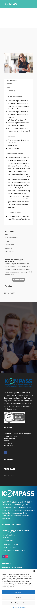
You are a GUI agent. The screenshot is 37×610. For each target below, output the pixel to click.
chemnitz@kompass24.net (13, 447)
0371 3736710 (10, 443)
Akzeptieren (18, 592)
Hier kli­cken (18, 280)
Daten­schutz (15, 607)
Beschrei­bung (12, 80)
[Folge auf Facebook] (5, 452)
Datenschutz (16, 525)
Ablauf (9, 87)
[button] (34, 571)
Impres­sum (23, 607)
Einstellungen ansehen (18, 603)
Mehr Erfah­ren (12, 358)
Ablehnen (19, 597)
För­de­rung (11, 91)
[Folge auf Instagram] (6, 556)
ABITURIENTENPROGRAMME (12, 567)
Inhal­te (9, 84)
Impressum (6, 525)
